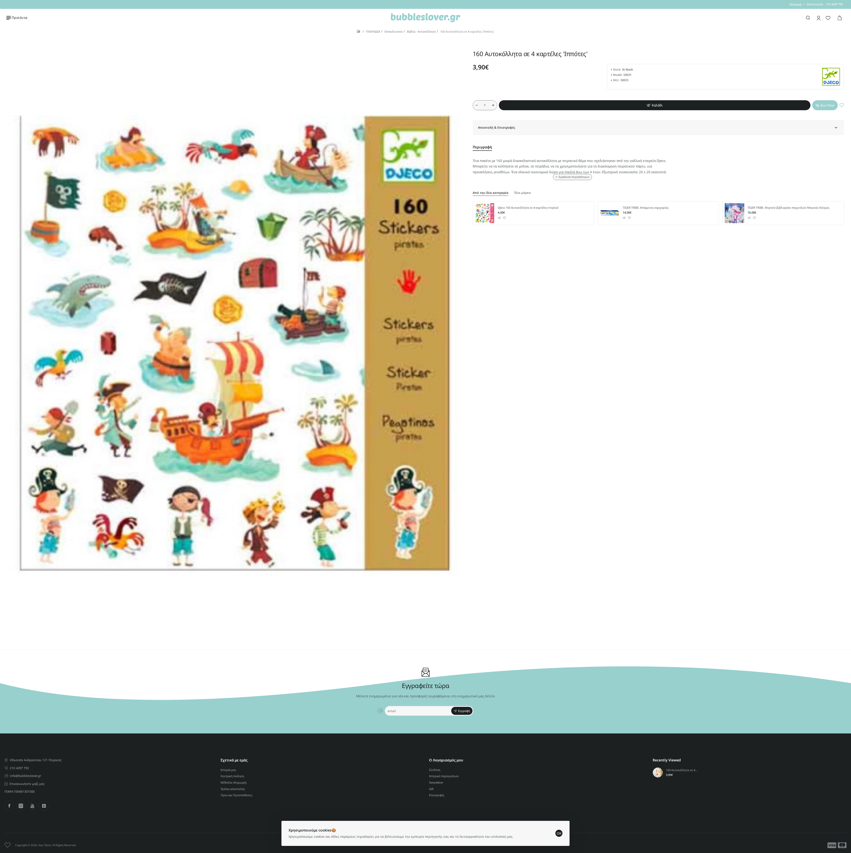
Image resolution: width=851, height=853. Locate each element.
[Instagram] (21, 806)
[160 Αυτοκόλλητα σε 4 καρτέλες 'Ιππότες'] (658, 772)
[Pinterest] (44, 806)
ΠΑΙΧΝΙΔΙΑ (373, 31)
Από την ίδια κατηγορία (490, 193)
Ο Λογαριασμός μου (446, 760)
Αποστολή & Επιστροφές (496, 127)
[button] (654, 105)
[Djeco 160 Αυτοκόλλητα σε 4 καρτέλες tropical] (485, 213)
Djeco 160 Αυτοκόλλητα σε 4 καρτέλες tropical (528, 208)
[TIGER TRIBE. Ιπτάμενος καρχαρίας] (610, 213)
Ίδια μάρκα (522, 193)
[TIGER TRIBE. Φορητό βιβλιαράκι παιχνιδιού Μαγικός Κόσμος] (734, 213)
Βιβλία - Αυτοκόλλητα (421, 31)
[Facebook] (9, 806)
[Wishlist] (828, 18)
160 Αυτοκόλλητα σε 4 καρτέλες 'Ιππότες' (682, 770)
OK (559, 833)
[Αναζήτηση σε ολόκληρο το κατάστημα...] (808, 17)
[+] (493, 105)
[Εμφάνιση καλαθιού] (839, 17)
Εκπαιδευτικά (393, 31)
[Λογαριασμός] (819, 18)
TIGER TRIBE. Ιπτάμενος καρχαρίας (646, 208)
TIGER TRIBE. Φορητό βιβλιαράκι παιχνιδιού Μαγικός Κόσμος (789, 208)
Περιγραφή (482, 147)
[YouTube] (32, 806)
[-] (476, 105)
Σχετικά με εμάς (234, 760)
